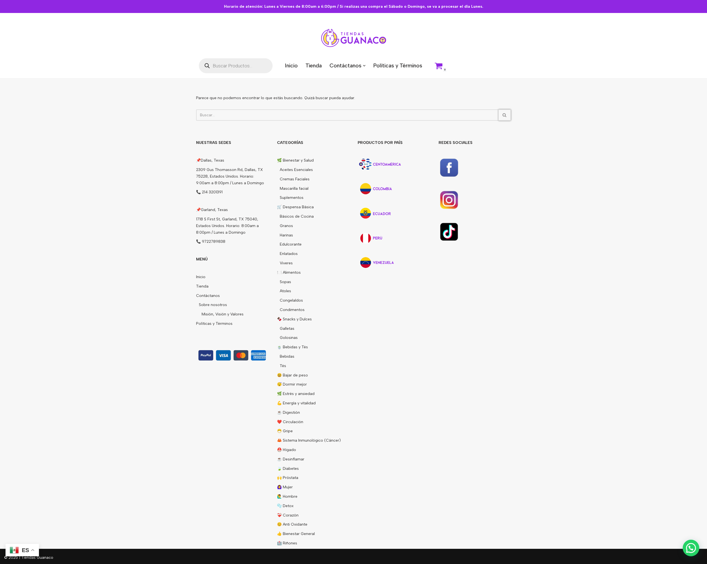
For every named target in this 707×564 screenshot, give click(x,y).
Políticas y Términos (397, 65)
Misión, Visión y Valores (223, 314)
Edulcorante (291, 244)
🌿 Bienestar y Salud (295, 160)
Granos (286, 225)
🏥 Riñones (287, 543)
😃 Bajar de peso (292, 375)
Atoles (285, 291)
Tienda (313, 65)
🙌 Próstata (287, 477)
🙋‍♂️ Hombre (287, 496)
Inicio (291, 65)
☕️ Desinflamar (290, 459)
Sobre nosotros (213, 304)
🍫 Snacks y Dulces (294, 319)
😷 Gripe (285, 431)
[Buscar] (504, 115)
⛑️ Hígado (286, 449)
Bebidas (287, 356)
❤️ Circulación (290, 422)
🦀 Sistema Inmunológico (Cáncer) (309, 440)
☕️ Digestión (288, 412)
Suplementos (292, 197)
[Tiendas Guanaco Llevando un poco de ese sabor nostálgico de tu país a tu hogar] (353, 38)
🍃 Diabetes (288, 468)
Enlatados (289, 253)
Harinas (286, 235)
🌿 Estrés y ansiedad (296, 393)
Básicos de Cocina (297, 216)
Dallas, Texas (212, 160)
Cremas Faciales (295, 179)
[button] (364, 65)
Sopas (285, 282)
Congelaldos (291, 300)
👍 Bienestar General (296, 533)
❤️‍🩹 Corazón (288, 515)
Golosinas (289, 337)
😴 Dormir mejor (292, 384)
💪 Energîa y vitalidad (296, 403)
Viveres (286, 263)
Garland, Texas (214, 209)
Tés (283, 365)
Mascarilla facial (294, 188)
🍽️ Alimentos (289, 272)
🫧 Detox (285, 506)
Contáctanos (208, 295)
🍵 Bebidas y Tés (292, 347)
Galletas (287, 328)
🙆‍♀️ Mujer (285, 487)
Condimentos (292, 309)
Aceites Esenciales (296, 169)
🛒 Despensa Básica (295, 207)
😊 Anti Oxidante (292, 524)
